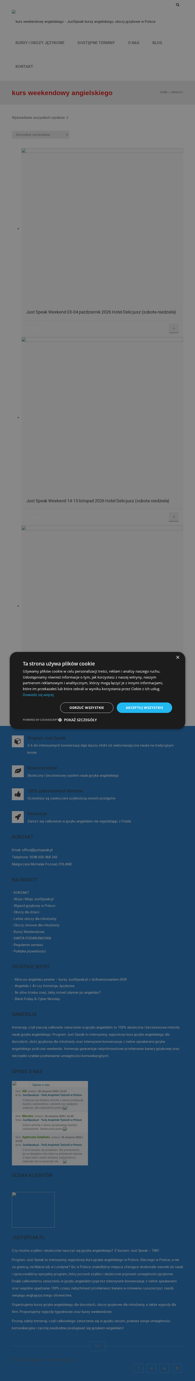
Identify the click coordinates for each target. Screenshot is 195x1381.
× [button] (177, 657)
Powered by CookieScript (40, 719)
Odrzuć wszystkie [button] (86, 707)
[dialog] (97, 690)
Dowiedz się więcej (38, 694)
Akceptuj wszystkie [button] (144, 707)
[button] (77, 720)
